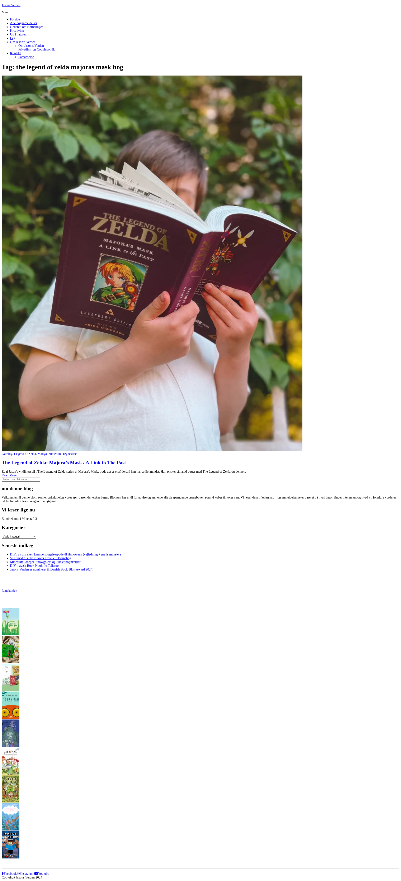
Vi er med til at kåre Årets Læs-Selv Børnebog (40, 558)
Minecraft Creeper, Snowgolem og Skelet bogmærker (45, 562)
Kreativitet (17, 30)
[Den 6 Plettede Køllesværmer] (10, 661)
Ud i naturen (18, 34)
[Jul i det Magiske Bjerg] (10, 745)
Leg (12, 38)
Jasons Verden (11, 5)
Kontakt (15, 53)
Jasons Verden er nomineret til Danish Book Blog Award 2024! (51, 569)
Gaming (7, 454)
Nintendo (54, 454)
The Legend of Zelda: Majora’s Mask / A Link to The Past (64, 462)
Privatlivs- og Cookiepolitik (36, 49)
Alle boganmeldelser (23, 23)
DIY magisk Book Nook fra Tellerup (34, 565)
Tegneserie (69, 454)
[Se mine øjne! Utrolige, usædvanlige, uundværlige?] (10, 717)
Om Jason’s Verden (23, 42)
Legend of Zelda (25, 454)
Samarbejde (26, 57)
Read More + (10, 475)
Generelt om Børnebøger (26, 27)
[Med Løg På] (10, 773)
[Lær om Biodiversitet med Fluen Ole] (10, 689)
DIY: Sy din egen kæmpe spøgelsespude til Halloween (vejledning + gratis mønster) (65, 554)
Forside (15, 19)
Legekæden (9, 590)
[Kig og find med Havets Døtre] (10, 829)
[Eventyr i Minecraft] (10, 857)
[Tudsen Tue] (10, 801)
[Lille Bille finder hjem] (10, 633)
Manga (42, 454)
